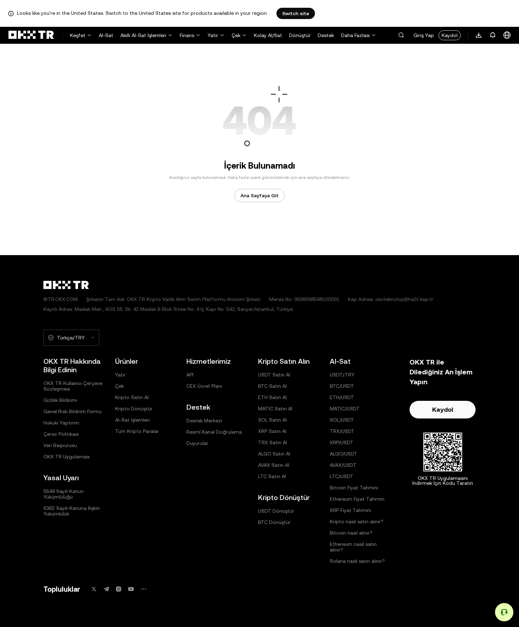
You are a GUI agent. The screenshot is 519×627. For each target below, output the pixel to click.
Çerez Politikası (61, 434)
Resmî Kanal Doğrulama (214, 432)
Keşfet (77, 35)
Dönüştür (300, 35)
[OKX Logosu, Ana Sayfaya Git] (31, 35)
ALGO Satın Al (274, 454)
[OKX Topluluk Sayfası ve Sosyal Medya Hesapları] (143, 589)
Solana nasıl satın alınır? (357, 561)
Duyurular (197, 443)
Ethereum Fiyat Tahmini (357, 499)
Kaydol (450, 35)
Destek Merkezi (204, 420)
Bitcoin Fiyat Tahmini (354, 487)
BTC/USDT (342, 386)
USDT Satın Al (274, 375)
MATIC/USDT (345, 408)
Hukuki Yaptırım (61, 423)
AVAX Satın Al (273, 465)
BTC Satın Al (272, 386)
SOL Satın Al (272, 420)
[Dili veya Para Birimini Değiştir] (507, 35)
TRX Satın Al (272, 442)
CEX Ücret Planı (204, 386)
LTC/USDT (341, 476)
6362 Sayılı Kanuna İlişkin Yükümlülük (71, 511)
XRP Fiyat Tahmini (350, 510)
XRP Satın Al (272, 431)
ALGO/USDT (343, 454)
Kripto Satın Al (132, 397)
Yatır (213, 35)
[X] (94, 589)
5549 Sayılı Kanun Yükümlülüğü (63, 494)
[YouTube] (131, 589)
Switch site (295, 13)
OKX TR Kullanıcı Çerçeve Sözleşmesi (72, 386)
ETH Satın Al (272, 397)
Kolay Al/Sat (268, 35)
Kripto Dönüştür (134, 408)
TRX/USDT (342, 431)
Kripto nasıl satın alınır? (356, 521)
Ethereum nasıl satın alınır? (353, 547)
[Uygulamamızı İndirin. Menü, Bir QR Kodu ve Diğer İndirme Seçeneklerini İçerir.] (478, 35)
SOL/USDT (342, 420)
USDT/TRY (342, 375)
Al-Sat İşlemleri (132, 420)
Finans (187, 35)
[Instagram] (118, 589)
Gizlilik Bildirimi (60, 400)
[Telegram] (106, 589)
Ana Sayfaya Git (259, 195)
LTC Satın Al (272, 476)
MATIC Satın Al (275, 408)
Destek (326, 35)
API (189, 375)
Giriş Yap (423, 35)
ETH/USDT (342, 397)
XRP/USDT (341, 442)
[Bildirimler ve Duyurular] (492, 35)
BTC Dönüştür (274, 522)
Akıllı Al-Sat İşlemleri (143, 35)
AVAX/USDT (343, 465)
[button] (401, 35)
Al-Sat (106, 35)
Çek (236, 35)
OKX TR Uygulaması (66, 456)
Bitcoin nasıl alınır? (351, 533)
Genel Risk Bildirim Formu (72, 411)
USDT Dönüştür (276, 511)
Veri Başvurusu (60, 445)
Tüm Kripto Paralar (137, 431)
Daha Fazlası (355, 35)
